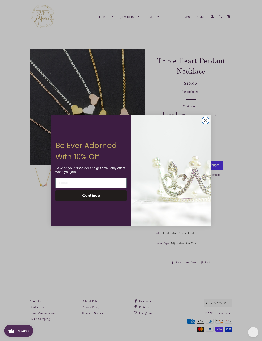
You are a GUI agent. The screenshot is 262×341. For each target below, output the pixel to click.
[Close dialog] (205, 120)
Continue (91, 195)
